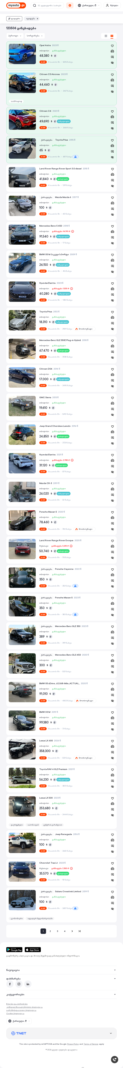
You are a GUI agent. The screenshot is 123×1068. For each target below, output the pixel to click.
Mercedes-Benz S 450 (50, 225)
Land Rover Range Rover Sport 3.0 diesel (60, 168)
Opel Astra (45, 45)
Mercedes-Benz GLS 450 (68, 654)
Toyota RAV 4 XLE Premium (53, 769)
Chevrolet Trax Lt (48, 862)
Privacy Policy (73, 1044)
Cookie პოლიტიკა (15, 1013)
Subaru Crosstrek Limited (68, 891)
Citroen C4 (45, 110)
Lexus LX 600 (46, 740)
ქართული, (89, 5)
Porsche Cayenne (64, 569)
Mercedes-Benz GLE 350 (67, 626)
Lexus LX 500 (46, 797)
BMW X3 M (44, 712)
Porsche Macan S (48, 511)
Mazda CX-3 (45, 483)
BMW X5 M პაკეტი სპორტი (54, 254)
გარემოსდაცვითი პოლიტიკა (21, 1010)
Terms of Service (91, 1044)
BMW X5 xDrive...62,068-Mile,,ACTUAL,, (59, 683)
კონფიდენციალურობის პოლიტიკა (24, 1007)
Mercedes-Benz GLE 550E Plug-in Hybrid (60, 340)
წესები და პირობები (17, 1004)
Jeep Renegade (63, 834)
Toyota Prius (61, 139)
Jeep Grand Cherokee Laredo (54, 426)
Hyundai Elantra (47, 282)
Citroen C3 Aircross (49, 74)
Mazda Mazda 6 (63, 197)
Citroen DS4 (45, 368)
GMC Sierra (45, 397)
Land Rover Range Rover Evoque (56, 540)
